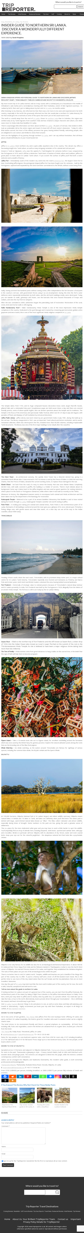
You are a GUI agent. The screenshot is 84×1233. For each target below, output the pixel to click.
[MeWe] (35, 1076)
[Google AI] (5, 1080)
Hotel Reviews (22, 14)
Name (4, 1146)
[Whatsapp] (43, 1076)
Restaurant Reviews (34, 14)
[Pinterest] (27, 1076)
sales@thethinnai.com (26, 1034)
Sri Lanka (16, 22)
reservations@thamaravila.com (14, 1068)
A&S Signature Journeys (17, 1009)
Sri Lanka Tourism (11, 1004)
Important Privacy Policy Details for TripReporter (52, 1220)
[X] (65, 1076)
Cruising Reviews (8, 1211)
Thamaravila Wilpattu (58, 1050)
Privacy (82, 14)
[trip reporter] (19, 11)
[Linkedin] (20, 1076)
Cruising (59, 14)
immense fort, (59, 161)
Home (3, 14)
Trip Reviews (11, 14)
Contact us (63, 1219)
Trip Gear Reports (38, 1211)
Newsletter (8, 22)
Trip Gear (46, 14)
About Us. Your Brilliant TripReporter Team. (34, 1219)
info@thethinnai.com (10, 1034)
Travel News (48, 1211)
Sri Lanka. (36, 118)
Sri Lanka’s (11, 146)
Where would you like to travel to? (68, 2)
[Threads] (73, 1076)
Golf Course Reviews (27, 1211)
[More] (12, 1080)
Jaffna (24, 151)
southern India (53, 118)
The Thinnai (30, 1017)
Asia (2, 22)
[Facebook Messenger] (50, 1076)
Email (3, 1154)
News (74, 14)
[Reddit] (12, 1076)
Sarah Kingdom (18, 37)
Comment (6, 1126)
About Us (67, 14)
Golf (53, 14)
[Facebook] (5, 1076)
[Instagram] (58, 1076)
